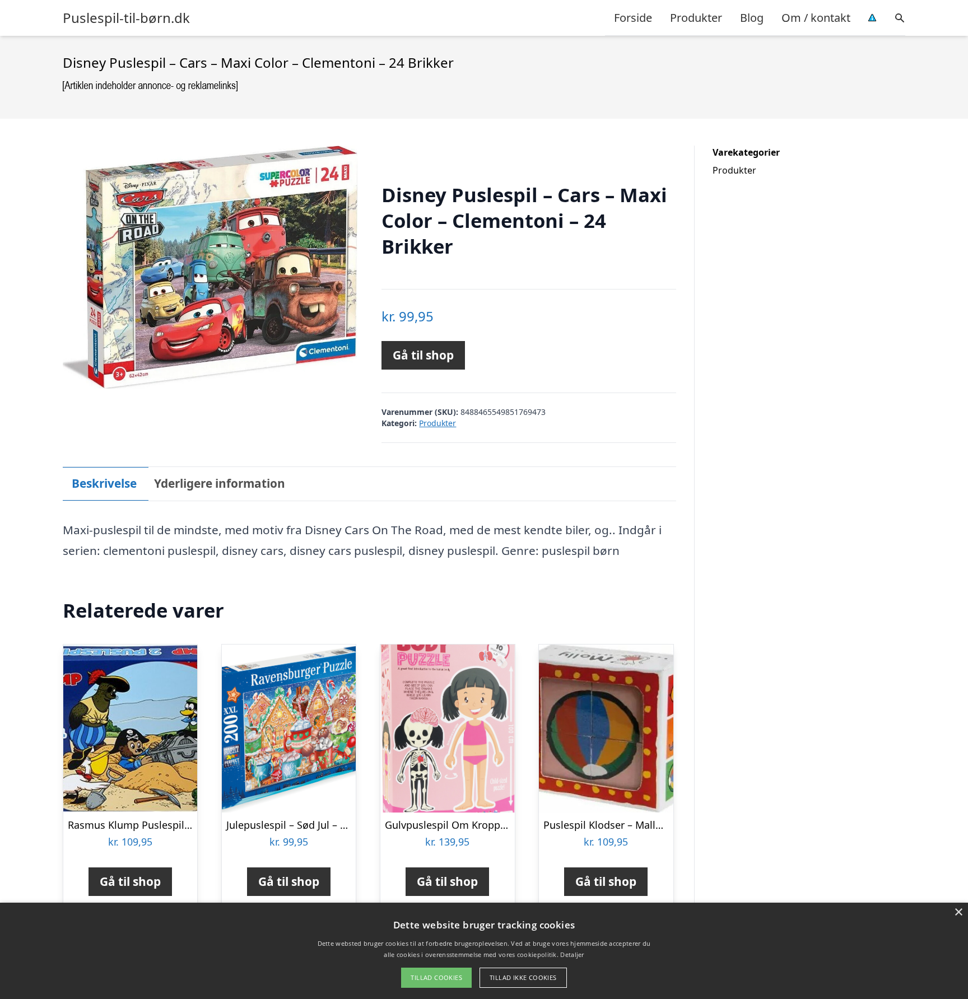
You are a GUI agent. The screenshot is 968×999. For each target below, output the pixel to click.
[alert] (484, 951)
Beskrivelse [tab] (104, 483)
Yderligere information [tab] (219, 483)
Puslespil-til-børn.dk (126, 18)
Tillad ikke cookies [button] (523, 977)
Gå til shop (423, 355)
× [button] (958, 912)
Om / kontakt (815, 17)
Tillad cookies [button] (436, 977)
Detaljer (572, 954)
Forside (633, 17)
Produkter (696, 17)
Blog (752, 17)
